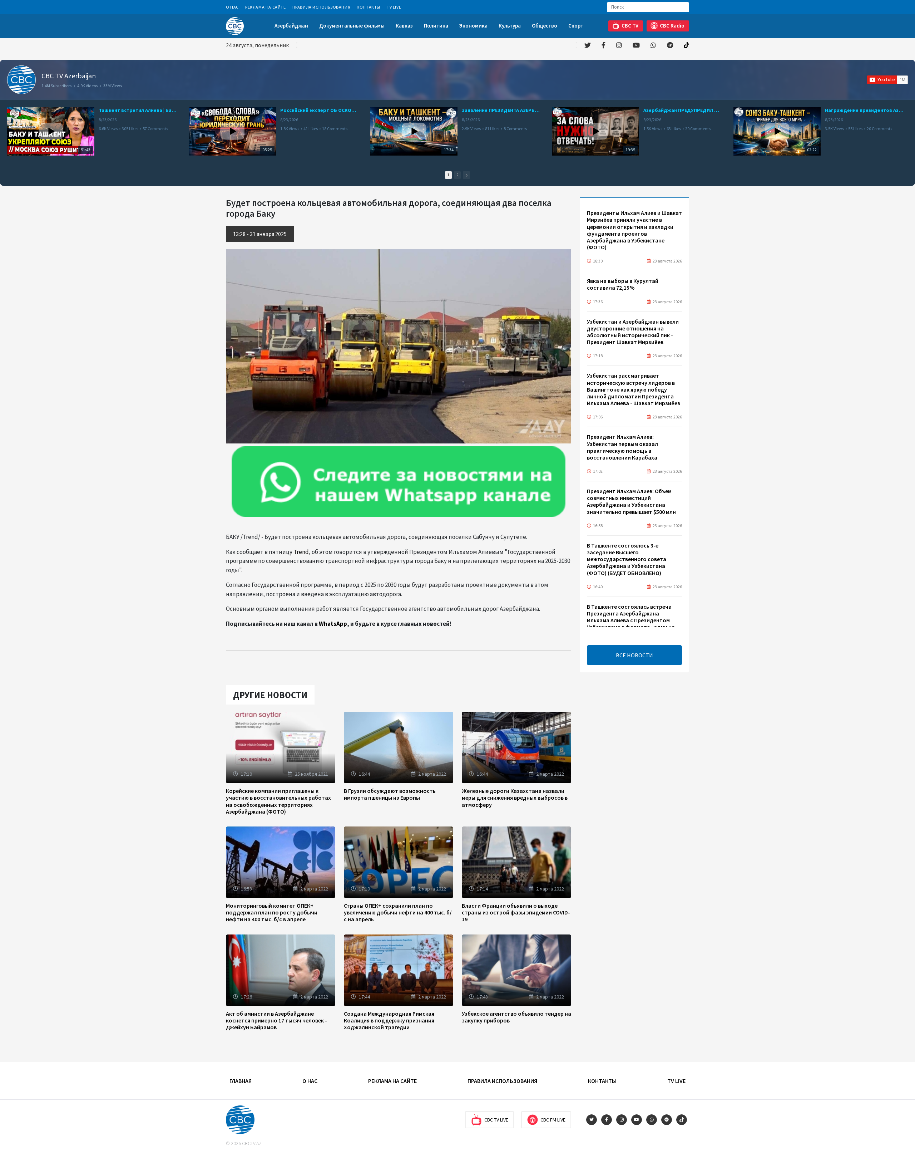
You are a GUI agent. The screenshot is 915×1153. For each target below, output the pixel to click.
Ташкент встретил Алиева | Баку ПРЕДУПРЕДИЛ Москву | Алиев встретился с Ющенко (138, 110)
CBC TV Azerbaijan (68, 75)
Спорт (575, 25)
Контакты (368, 7)
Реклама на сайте (265, 7)
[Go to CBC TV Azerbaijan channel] (21, 79)
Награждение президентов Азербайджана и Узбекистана (864, 110)
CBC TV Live (496, 1120)
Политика (436, 25)
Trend (301, 552)
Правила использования (321, 7)
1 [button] (448, 174)
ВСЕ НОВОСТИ (634, 655)
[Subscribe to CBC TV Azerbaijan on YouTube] (887, 79)
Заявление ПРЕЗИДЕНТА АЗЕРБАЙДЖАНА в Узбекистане (501, 110)
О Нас (232, 7)
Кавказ (404, 25)
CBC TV (630, 25)
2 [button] (457, 174)
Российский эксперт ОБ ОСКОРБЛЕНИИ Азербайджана (319, 110)
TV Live (394, 7)
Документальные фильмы (352, 25)
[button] (466, 175)
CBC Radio (672, 25)
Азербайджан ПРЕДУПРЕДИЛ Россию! (682, 110)
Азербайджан (291, 25)
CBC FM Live (552, 1120)
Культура (510, 25)
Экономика (473, 25)
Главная (240, 1080)
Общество (544, 25)
